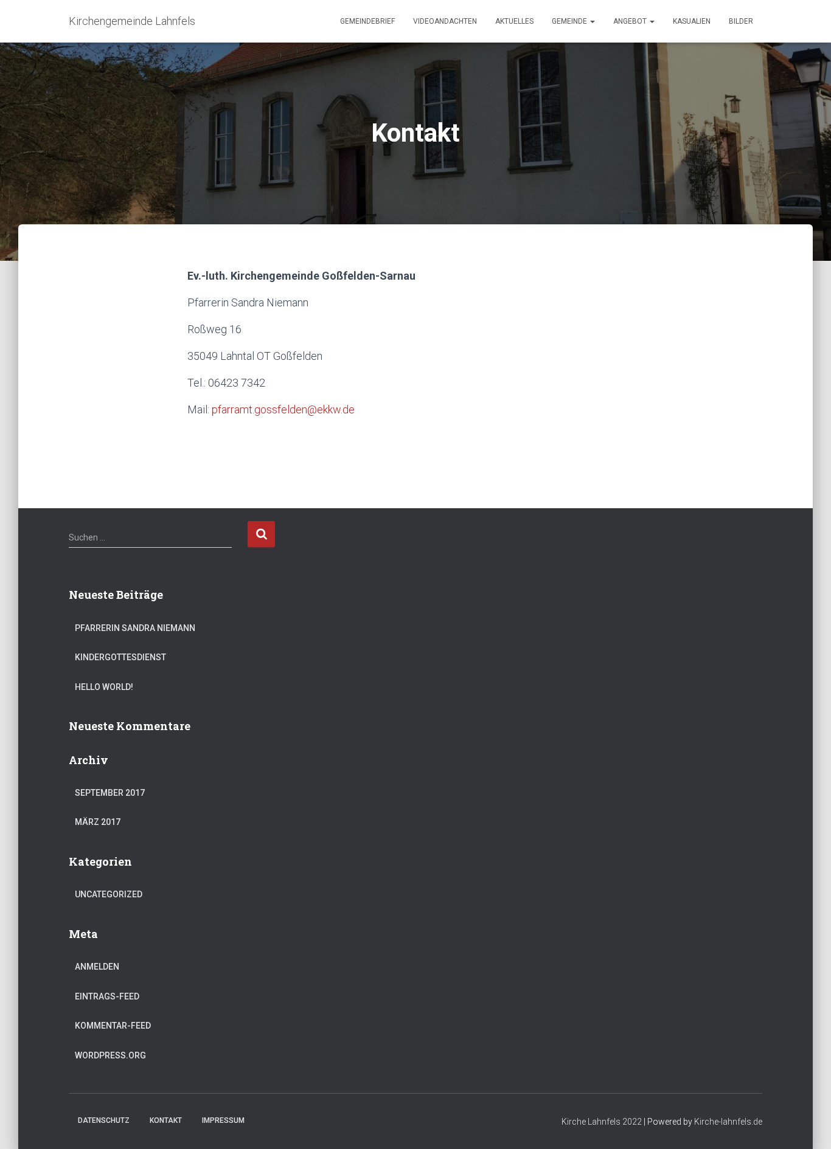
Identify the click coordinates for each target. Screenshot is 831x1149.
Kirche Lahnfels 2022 (602, 1122)
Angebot (630, 21)
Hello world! (104, 687)
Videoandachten (445, 21)
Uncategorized (108, 894)
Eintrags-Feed (107, 996)
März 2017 (97, 822)
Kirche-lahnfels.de (728, 1122)
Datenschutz (104, 1120)
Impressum (223, 1120)
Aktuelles (514, 21)
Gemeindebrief (367, 21)
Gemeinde (570, 21)
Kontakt (166, 1120)
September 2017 (110, 793)
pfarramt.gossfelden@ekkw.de (283, 409)
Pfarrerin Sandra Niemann (135, 628)
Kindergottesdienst (120, 657)
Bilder (741, 21)
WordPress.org (110, 1055)
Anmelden (97, 966)
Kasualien (692, 21)
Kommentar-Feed (113, 1025)
